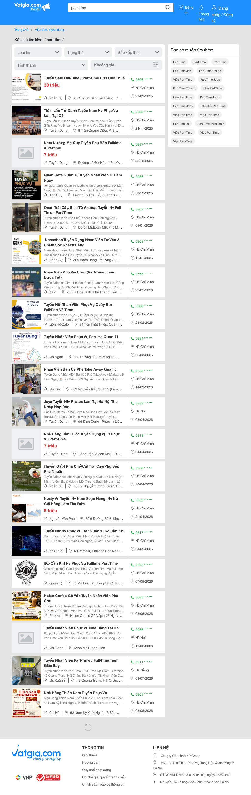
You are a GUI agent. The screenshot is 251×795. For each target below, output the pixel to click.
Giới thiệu (89, 754)
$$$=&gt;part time (213, 106)
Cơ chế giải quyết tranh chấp (104, 776)
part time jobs (210, 79)
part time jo (181, 123)
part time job (182, 70)
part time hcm (209, 97)
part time (179, 62)
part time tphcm (184, 88)
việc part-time (182, 79)
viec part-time (182, 141)
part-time (220, 62)
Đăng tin (189, 8)
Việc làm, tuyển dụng (49, 29)
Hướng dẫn (91, 762)
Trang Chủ (21, 29)
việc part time (209, 114)
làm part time (212, 88)
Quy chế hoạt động (96, 769)
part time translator (210, 123)
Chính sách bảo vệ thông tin (103, 784)
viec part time (182, 114)
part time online (210, 70)
